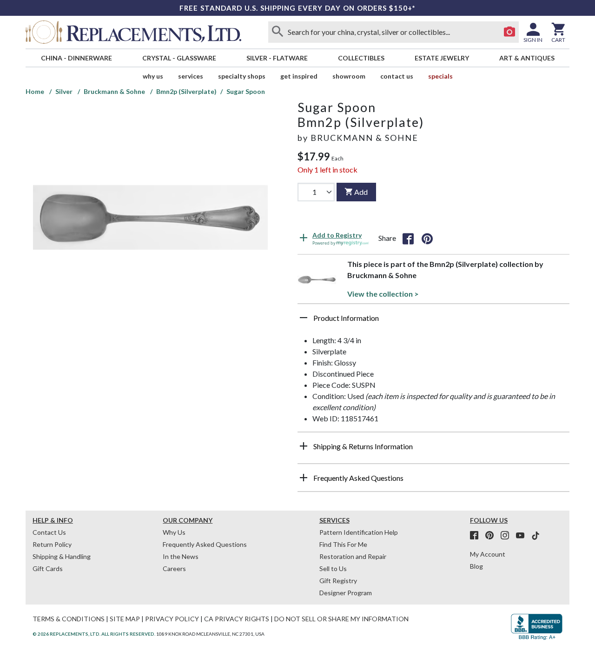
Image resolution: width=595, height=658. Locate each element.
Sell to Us (333, 568)
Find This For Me (343, 544)
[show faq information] (304, 478)
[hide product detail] (304, 318)
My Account (487, 554)
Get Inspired (298, 76)
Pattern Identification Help (358, 532)
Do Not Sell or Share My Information (341, 619)
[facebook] (477, 536)
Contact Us (396, 76)
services (190, 76)
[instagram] (508, 536)
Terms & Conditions (69, 619)
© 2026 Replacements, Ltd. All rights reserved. (94, 634)
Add (361, 191)
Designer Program (345, 593)
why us (153, 76)
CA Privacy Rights (236, 619)
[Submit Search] (277, 32)
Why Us (174, 532)
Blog (476, 566)
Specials (440, 76)
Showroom (348, 76)
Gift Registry (338, 581)
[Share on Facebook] (408, 238)
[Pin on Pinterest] (427, 238)
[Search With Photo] (509, 32)
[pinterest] (492, 536)
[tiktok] (535, 536)
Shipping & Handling (62, 556)
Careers (174, 568)
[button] (433, 321)
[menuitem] (76, 57)
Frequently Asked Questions (205, 544)
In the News (180, 556)
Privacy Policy (172, 619)
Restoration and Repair (352, 556)
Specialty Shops (241, 76)
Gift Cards (48, 568)
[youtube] (523, 536)
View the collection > (383, 293)
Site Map (125, 619)
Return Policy (52, 544)
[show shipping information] (304, 446)
